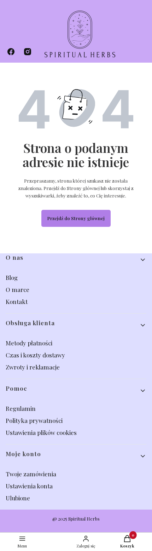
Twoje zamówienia (31, 474)
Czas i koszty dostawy (35, 355)
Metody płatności (29, 343)
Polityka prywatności (34, 420)
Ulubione (18, 498)
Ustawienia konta (29, 486)
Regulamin (21, 408)
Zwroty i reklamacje (33, 367)
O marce (17, 289)
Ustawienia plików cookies (42, 432)
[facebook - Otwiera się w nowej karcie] (11, 51)
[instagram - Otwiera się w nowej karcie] (27, 51)
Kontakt (17, 301)
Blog (12, 277)
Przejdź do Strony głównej (76, 218)
